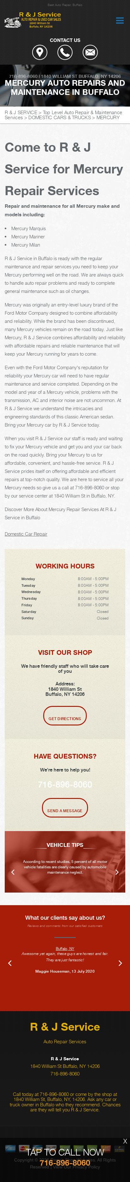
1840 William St (59, 76)
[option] (65, 862)
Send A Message (64, 811)
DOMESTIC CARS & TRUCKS (59, 117)
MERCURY (108, 117)
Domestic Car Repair (26, 534)
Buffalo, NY (65, 948)
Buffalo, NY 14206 (100, 76)
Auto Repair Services (65, 1041)
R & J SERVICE (21, 112)
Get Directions (65, 719)
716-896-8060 (23, 76)
